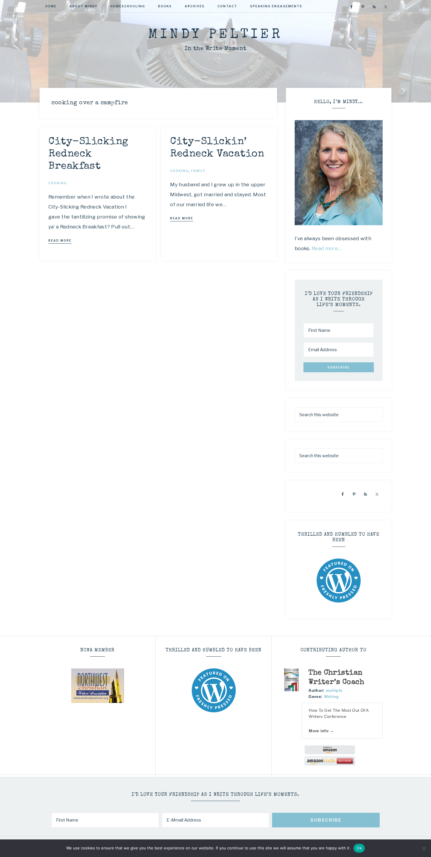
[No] (424, 848)
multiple (334, 690)
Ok (359, 848)
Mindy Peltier (215, 35)
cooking (57, 183)
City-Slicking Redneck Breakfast (88, 154)
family (198, 171)
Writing (331, 696)
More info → (321, 730)
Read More (60, 240)
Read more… (327, 248)
